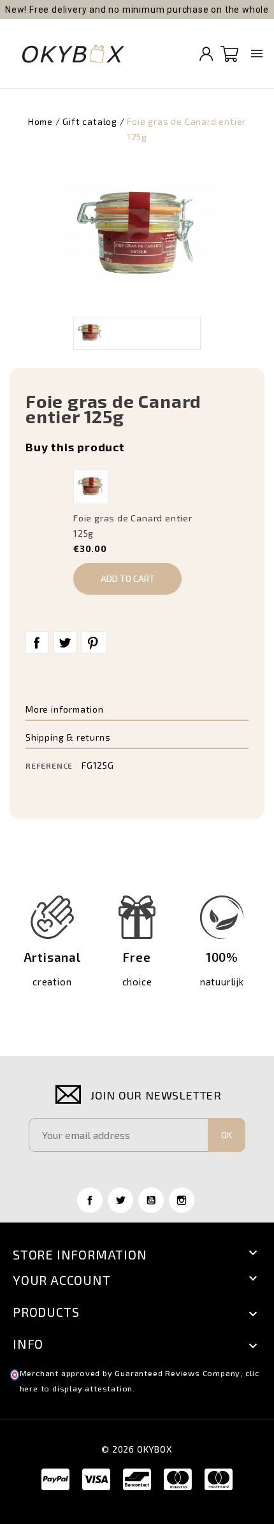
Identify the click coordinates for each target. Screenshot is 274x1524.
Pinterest (94, 642)
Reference (49, 765)
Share (37, 642)
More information (64, 709)
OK (226, 1134)
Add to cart (128, 578)
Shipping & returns (67, 737)
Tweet (65, 642)
